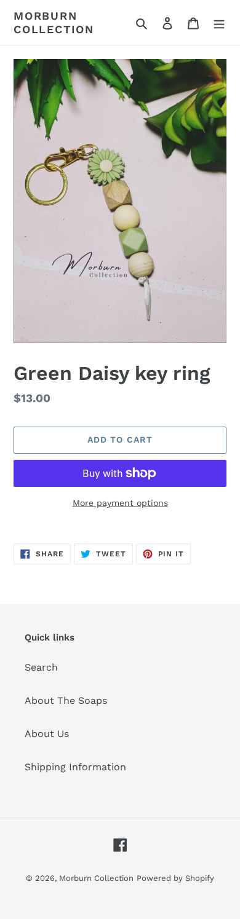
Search (41, 667)
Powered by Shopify (175, 878)
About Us (47, 734)
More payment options (120, 503)
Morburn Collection (54, 22)
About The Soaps (66, 700)
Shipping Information (75, 767)
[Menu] (219, 22)
